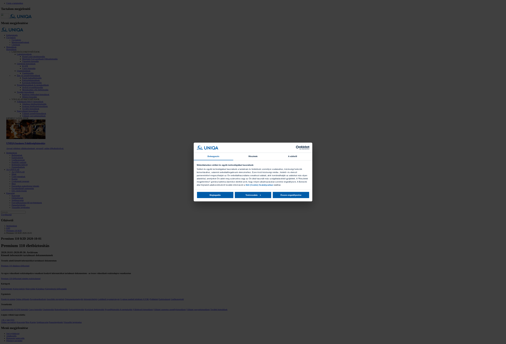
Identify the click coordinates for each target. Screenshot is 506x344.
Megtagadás (215, 195)
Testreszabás (251, 195)
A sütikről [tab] (292, 156)
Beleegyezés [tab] (213, 156)
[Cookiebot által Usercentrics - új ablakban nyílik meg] (297, 148)
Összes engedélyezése (290, 195)
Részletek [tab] (253, 156)
